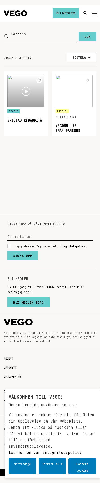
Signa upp (22, 255)
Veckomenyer (12, 376)
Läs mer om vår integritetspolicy (45, 451)
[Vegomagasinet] (15, 13)
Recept (8, 358)
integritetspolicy (72, 245)
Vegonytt (10, 367)
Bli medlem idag (28, 301)
